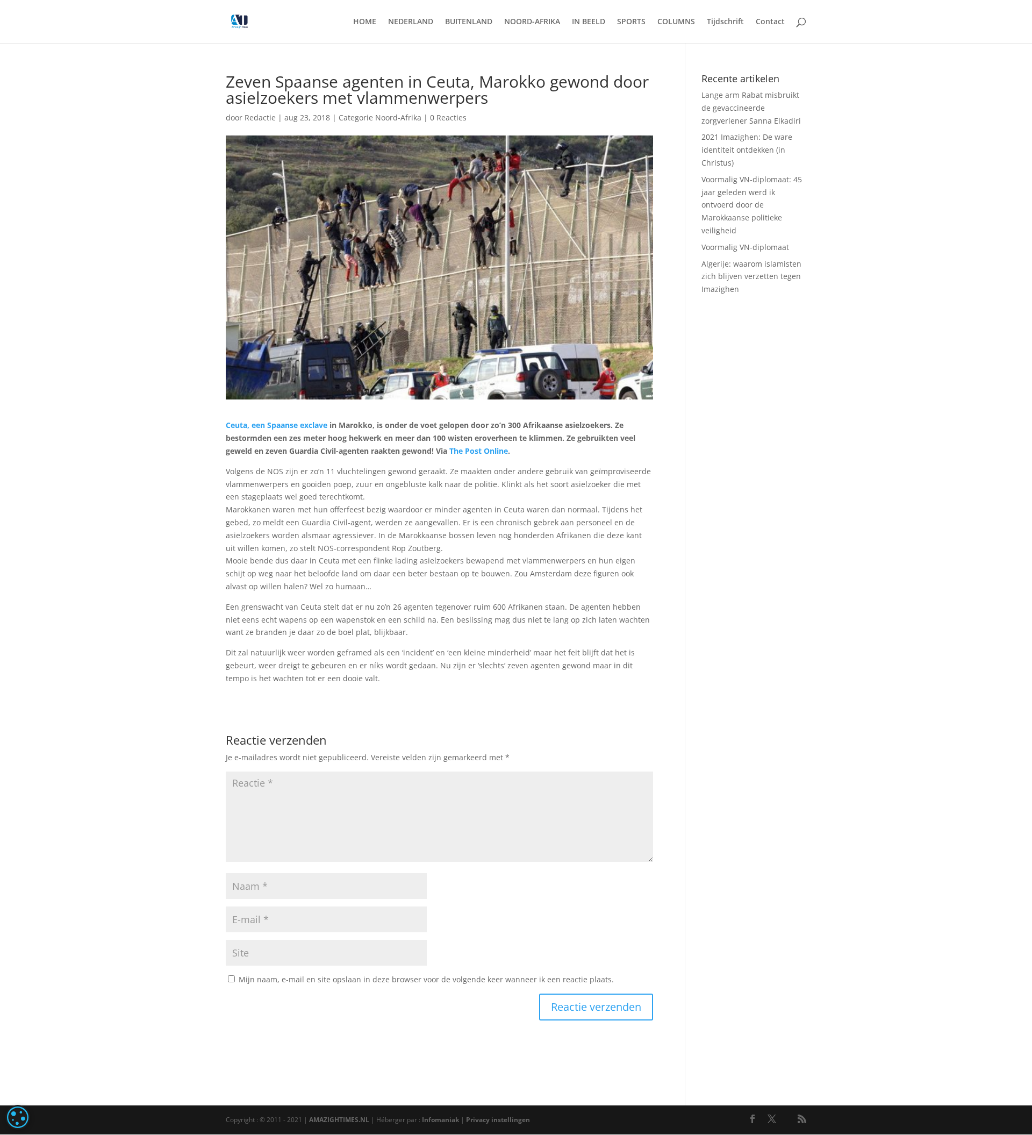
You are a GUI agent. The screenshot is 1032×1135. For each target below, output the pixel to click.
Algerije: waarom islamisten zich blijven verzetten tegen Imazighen (751, 277)
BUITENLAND (468, 22)
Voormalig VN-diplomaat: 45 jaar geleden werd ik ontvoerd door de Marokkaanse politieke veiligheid (751, 204)
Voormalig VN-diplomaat (745, 247)
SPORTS (631, 22)
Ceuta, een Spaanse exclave (276, 425)
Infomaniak (440, 1119)
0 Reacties (448, 117)
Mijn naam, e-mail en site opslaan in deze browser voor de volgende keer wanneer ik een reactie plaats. (426, 979)
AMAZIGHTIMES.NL (339, 1119)
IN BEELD (588, 22)
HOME (364, 22)
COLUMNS (676, 22)
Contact (770, 22)
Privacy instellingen (498, 1119)
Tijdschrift (725, 22)
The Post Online (478, 451)
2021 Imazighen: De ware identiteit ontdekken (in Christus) (746, 150)
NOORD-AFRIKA (532, 22)
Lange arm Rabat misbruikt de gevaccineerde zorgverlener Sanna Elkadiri (751, 108)
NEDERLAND (410, 22)
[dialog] (17, 1117)
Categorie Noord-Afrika (380, 117)
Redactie (260, 117)
